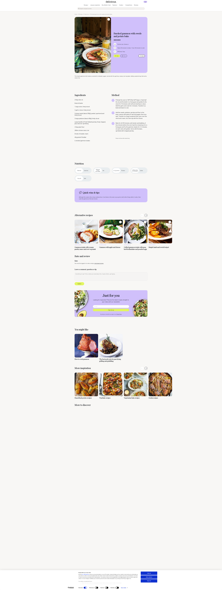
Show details (123, 587)
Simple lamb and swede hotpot (159, 247)
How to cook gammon (82, 359)
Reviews (136, 5)
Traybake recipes (104, 398)
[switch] (96, 588)
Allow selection (149, 576)
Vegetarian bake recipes (132, 398)
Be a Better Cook (106, 5)
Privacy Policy (119, 314)
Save (117, 56)
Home (76, 14)
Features (114, 5)
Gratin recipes (153, 398)
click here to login (98, 263)
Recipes (86, 5)
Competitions (128, 5)
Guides (121, 5)
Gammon (87, 14)
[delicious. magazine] (111, 2)
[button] (146, 215)
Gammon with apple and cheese (109, 247)
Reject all (149, 580)
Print (124, 56)
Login (145, 1)
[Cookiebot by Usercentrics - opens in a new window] (71, 588)
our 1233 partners (85, 574)
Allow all (149, 573)
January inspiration (95, 5)
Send (142, 56)
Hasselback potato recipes (83, 398)
